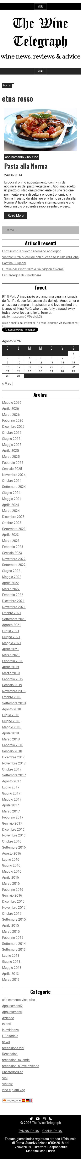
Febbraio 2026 (12, 421)
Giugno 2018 (11, 721)
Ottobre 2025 (11, 433)
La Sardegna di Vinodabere (21, 275)
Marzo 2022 (11, 589)
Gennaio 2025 (12, 469)
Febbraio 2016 (12, 890)
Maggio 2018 (11, 727)
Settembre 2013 (14, 949)
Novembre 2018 (14, 691)
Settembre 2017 (14, 775)
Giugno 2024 (11, 493)
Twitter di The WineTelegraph (41, 298)
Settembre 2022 (14, 565)
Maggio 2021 (11, 643)
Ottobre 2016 (11, 841)
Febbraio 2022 (12, 595)
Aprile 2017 (10, 805)
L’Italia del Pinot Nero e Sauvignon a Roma (33, 269)
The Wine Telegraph (46, 1123)
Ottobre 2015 (11, 914)
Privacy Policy (29, 1131)
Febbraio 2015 (12, 938)
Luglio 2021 (10, 631)
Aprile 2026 (10, 409)
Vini (4, 1078)
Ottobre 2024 (11, 481)
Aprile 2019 (10, 667)
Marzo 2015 (11, 932)
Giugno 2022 (11, 571)
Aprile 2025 (10, 451)
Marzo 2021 (11, 655)
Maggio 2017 (11, 799)
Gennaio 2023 (12, 553)
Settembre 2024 (14, 487)
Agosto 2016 (11, 853)
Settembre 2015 (14, 919)
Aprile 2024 (10, 505)
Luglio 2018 (10, 715)
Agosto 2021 (11, 625)
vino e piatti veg (13, 1090)
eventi (6, 1024)
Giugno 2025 (11, 439)
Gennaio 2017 (12, 823)
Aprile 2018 (10, 733)
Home (7, 85)
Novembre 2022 (14, 559)
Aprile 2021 (10, 649)
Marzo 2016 (11, 884)
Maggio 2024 (11, 499)
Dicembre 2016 (13, 829)
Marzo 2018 (11, 739)
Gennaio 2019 (12, 685)
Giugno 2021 (11, 637)
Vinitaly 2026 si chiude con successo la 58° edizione (40, 257)
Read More (17, 216)
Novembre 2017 (14, 763)
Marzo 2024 (11, 511)
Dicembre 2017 (13, 757)
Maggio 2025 (11, 445)
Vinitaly (7, 1084)
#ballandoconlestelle (27, 319)
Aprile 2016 (10, 877)
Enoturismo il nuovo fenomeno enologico (31, 251)
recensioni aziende (16, 1060)
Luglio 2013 (10, 956)
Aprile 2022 (10, 583)
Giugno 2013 (11, 962)
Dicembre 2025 (13, 427)
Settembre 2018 (14, 703)
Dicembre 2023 (13, 517)
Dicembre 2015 (13, 901)
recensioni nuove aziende (20, 1066)
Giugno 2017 (11, 793)
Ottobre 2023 (11, 523)
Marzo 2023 (11, 541)
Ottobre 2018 (11, 697)
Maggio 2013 (11, 968)
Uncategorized (12, 1072)
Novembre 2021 (14, 607)
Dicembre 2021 (13, 601)
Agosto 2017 (11, 781)
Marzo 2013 (11, 980)
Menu (40, 6)
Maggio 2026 (11, 403)
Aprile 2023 (10, 535)
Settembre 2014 (14, 944)
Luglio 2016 (10, 860)
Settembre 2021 (14, 619)
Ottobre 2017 (11, 769)
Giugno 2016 (11, 865)
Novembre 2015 (14, 908)
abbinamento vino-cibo (18, 1000)
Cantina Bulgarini (14, 263)
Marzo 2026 (11, 415)
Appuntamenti (12, 1012)
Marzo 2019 (11, 673)
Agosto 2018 (11, 709)
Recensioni (10, 1054)
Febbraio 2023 (12, 547)
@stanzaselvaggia (20, 307)
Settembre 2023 (14, 529)
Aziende (8, 1018)
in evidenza (10, 1030)
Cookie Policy (52, 1131)
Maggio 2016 (11, 871)
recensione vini (13, 1048)
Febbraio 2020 (12, 661)
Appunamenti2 (12, 1006)
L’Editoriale (10, 1036)
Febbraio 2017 (12, 817)
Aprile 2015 (10, 925)
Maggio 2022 (11, 577)
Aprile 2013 (10, 974)
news (6, 1042)
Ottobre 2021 (11, 613)
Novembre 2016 (14, 835)
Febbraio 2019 (12, 679)
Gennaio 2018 (12, 751)
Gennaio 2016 (12, 895)
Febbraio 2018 (12, 745)
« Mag (6, 384)
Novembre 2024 (14, 475)
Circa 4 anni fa (10, 298)
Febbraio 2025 (12, 463)
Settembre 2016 (14, 847)
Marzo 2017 (11, 811)
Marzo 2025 (11, 457)
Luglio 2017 (10, 787)
